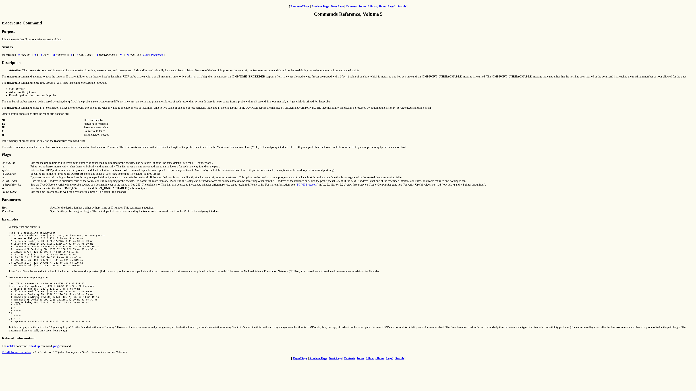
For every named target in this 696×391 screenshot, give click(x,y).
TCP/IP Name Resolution (16, 352)
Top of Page (300, 358)
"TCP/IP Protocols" (306, 184)
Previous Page (320, 6)
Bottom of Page (300, 6)
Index (362, 6)
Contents (351, 6)
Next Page (337, 6)
